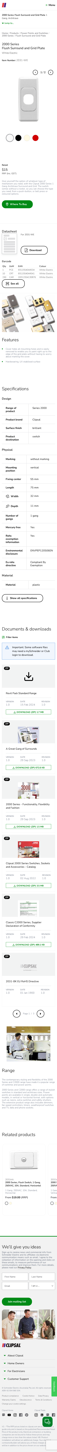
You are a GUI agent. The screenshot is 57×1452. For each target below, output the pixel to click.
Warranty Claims (9, 1400)
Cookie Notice (28, 1396)
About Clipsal (15, 1355)
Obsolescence (26, 1400)
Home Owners (16, 1363)
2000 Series (8, 36)
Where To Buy (18, 204)
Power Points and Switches (34, 33)
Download (35, 250)
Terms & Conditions (43, 1400)
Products (14, 33)
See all (15, 283)
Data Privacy (43, 1396)
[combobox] (42, 1286)
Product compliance (10, 1396)
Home (5, 33)
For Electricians (16, 1371)
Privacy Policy (24, 1268)
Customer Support (18, 1379)
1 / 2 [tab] (43, 72)
